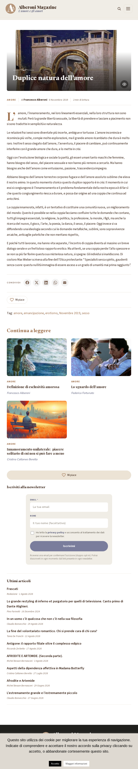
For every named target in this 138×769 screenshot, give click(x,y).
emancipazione (34, 313)
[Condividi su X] (36, 282)
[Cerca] (119, 8)
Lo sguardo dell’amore (89, 386)
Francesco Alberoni (35, 100)
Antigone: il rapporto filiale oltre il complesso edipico (44, 643)
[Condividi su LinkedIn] (46, 282)
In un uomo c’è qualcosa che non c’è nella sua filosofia (44, 619)
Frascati (12, 589)
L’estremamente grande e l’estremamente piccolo (42, 693)
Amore (11, 100)
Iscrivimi (69, 546)
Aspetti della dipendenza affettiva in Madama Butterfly (45, 668)
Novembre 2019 (69, 313)
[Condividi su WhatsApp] (55, 282)
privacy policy (56, 532)
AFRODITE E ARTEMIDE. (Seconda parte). (35, 656)
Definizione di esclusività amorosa (33, 386)
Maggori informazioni (76, 763)
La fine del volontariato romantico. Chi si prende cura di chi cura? (52, 631)
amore (17, 313)
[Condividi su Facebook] (27, 282)
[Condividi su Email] (64, 282)
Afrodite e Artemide (21, 680)
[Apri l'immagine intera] (124, 84)
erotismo (51, 313)
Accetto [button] (55, 763)
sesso (85, 313)
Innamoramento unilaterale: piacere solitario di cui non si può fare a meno (35, 451)
